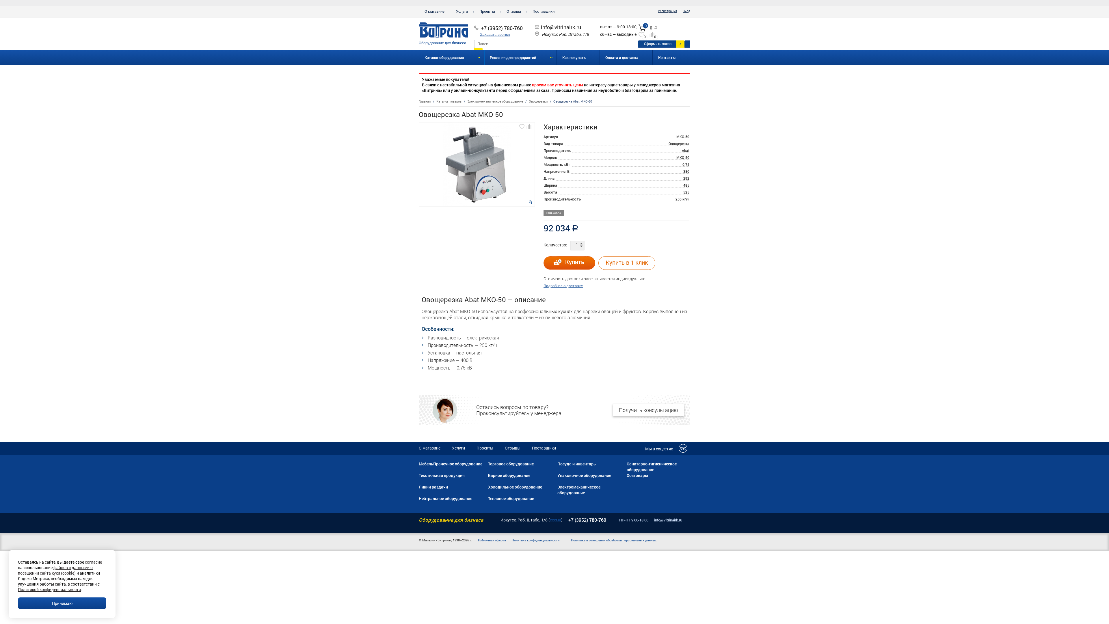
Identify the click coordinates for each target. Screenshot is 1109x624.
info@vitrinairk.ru (561, 27)
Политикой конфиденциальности (49, 589)
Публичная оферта (492, 540)
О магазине (434, 11)
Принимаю (62, 603)
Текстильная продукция (442, 475)
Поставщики (543, 11)
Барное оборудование (509, 475)
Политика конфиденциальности (535, 540)
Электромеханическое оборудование (578, 489)
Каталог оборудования (444, 57)
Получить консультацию (648, 409)
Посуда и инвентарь (576, 464)
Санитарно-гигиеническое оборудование (652, 466)
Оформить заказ (657, 43)
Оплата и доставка (621, 57)
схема (555, 520)
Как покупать (574, 57)
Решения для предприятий (513, 57)
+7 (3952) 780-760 (502, 28)
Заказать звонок (495, 34)
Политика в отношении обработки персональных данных (614, 540)
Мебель (426, 464)
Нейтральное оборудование (445, 498)
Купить (574, 261)
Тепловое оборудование (511, 498)
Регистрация (667, 11)
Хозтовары (637, 475)
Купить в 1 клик (627, 262)
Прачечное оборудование (457, 464)
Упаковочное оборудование (584, 475)
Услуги (462, 11)
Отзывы (514, 11)
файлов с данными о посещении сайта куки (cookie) (55, 570)
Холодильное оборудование (515, 487)
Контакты (667, 57)
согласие (93, 562)
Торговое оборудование (511, 464)
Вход (686, 11)
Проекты (487, 11)
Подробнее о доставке (563, 285)
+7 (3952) (587, 520)
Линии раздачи (433, 487)
